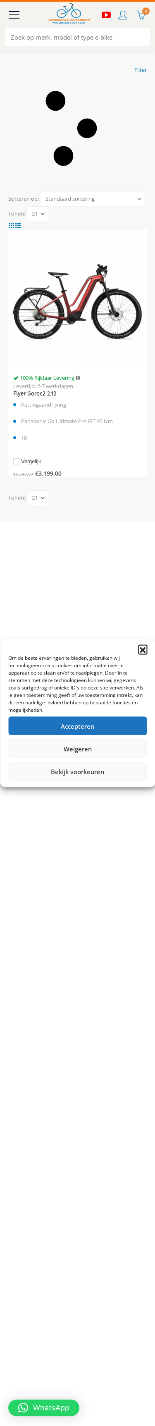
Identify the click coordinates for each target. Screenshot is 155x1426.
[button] (142, 649)
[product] (77, 298)
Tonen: (16, 213)
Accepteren (77, 726)
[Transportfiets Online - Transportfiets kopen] (68, 15)
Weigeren (78, 748)
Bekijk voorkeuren (77, 771)
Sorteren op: (23, 198)
